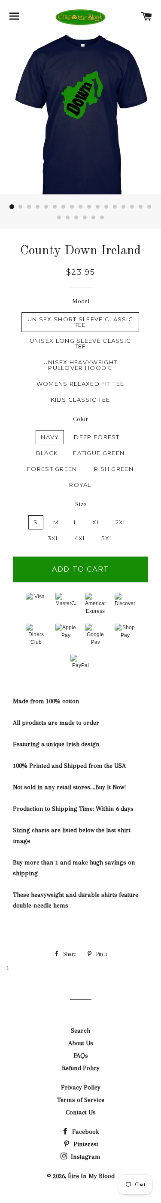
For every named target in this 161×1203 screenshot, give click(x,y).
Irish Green (113, 468)
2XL (121, 522)
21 (85, 217)
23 (102, 217)
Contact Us (81, 1112)
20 (76, 217)
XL (96, 522)
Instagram (84, 1156)
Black (47, 452)
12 (106, 207)
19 (68, 217)
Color (80, 419)
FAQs (80, 1055)
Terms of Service (80, 1100)
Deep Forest (96, 437)
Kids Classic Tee (80, 399)
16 (141, 207)
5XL (107, 538)
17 (149, 207)
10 (89, 207)
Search (80, 1030)
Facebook (84, 1131)
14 (123, 207)
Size (80, 504)
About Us (80, 1043)
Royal (80, 484)
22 (93, 217)
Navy (50, 437)
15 (132, 207)
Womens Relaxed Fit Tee (80, 383)
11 (98, 207)
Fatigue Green (99, 452)
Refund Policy (81, 1068)
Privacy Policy (80, 1087)
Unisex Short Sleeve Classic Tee (80, 322)
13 (115, 207)
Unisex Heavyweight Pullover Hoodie (80, 365)
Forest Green (52, 468)
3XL (54, 538)
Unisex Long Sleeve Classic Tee (80, 343)
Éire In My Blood (91, 1176)
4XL (81, 538)
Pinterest (85, 1144)
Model (80, 301)
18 (59, 217)
